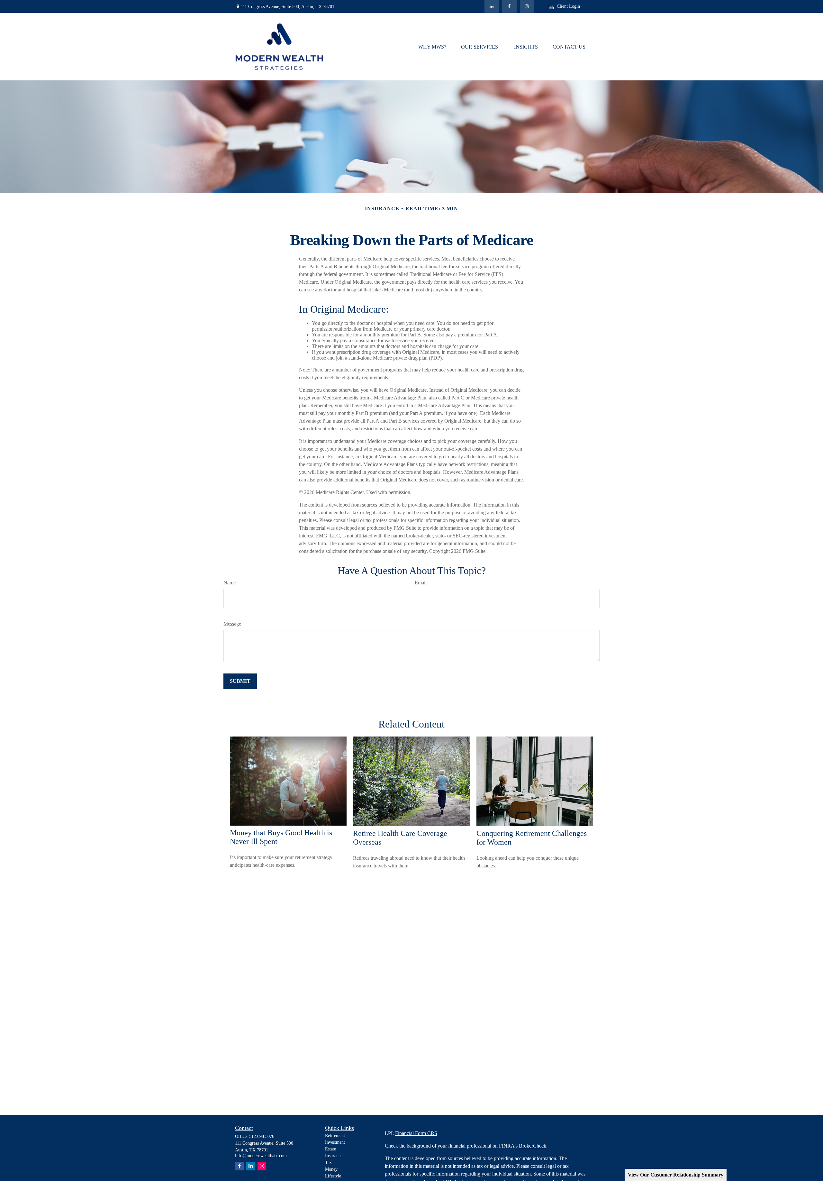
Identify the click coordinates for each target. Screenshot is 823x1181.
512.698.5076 (261, 1136)
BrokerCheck (532, 1146)
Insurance (333, 1155)
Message (232, 624)
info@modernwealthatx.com (261, 1155)
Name (229, 582)
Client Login (568, 6)
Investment (335, 1142)
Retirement (335, 1135)
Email (421, 582)
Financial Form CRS (416, 1133)
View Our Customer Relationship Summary (675, 1174)
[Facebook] (509, 6)
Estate (330, 1149)
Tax (328, 1162)
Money (331, 1169)
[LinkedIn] (491, 6)
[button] (432, 46)
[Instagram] (262, 1166)
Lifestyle (333, 1176)
